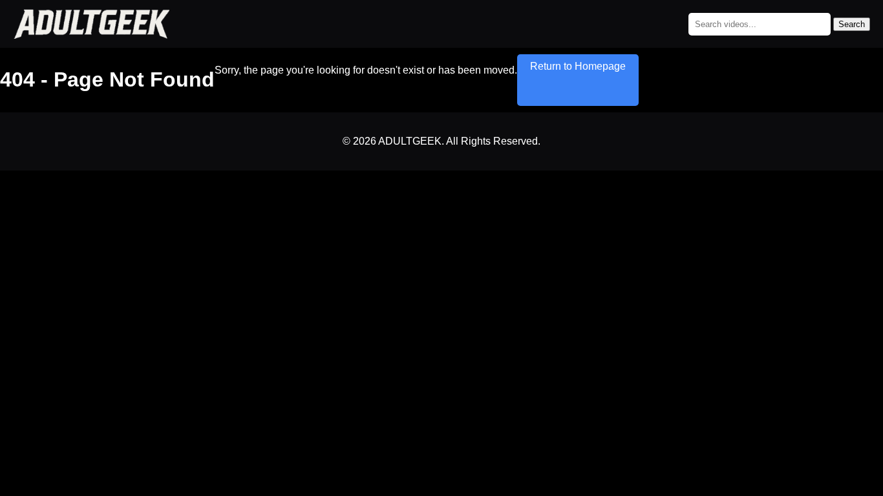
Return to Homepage (578, 66)
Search (851, 24)
